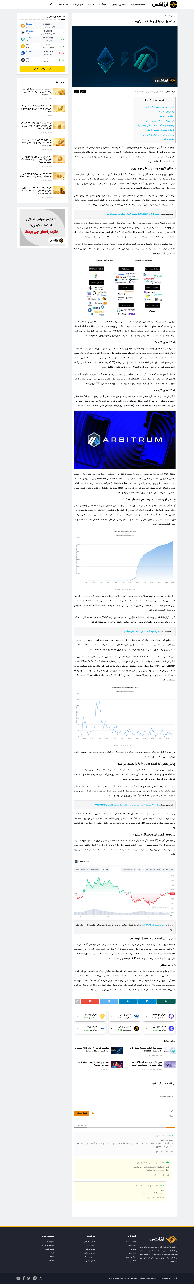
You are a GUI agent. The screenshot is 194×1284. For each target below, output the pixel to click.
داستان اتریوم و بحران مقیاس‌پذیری (159, 107)
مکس (145, 1185)
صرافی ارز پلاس (89, 1253)
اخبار (52, 1253)
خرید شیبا (133, 1260)
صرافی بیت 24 (90, 1257)
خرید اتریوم (132, 1245)
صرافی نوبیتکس (89, 1241)
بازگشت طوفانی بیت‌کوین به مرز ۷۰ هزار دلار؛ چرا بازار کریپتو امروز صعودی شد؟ (35, 108)
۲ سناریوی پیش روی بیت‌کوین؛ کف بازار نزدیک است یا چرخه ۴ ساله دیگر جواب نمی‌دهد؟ (36, 159)
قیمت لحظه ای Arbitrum (153, 925)
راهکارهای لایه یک (166, 111)
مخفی (148, 100)
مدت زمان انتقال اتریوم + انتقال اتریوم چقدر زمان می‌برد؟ (93, 1064)
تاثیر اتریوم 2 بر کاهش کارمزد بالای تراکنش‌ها (140, 631)
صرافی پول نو (90, 1245)
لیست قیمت (63, 4)
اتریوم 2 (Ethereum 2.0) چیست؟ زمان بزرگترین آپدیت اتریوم (133, 214)
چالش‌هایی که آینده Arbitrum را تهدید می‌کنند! (154, 125)
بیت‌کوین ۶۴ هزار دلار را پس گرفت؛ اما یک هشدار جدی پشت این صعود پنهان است (36, 142)
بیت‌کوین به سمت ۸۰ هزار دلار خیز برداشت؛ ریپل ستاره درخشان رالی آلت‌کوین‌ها (37, 91)
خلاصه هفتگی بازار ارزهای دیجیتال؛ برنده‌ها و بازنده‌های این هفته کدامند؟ (35, 175)
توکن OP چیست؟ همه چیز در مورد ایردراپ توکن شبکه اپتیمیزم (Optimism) (127, 805)
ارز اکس (173, 16)
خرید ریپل (132, 1253)
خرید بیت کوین (131, 1241)
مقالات (166, 16)
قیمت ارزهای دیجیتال (42, 68)
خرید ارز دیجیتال (119, 4)
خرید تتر (133, 1249)
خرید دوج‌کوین (131, 1257)
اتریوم (76, 92)
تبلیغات (51, 1260)
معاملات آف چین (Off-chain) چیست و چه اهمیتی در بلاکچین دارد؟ (92, 1050)
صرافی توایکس (90, 1249)
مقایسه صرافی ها (138, 4)
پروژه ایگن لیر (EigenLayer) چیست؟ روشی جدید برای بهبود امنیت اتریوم (146, 1064)
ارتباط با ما (50, 1257)
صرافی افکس (90, 1260)
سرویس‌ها (79, 4)
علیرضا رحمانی (170, 91)
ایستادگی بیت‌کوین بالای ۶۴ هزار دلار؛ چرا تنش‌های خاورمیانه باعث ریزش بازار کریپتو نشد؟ (35, 125)
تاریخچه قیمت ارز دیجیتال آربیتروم (159, 130)
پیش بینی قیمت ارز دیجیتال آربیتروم (158, 134)
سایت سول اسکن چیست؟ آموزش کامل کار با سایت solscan (145, 1050)
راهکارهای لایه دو (167, 116)
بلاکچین (83, 92)
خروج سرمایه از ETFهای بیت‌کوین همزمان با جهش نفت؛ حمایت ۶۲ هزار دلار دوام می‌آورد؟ (35, 190)
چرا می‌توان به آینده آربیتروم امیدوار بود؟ (157, 120)
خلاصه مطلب (168, 139)
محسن (151, 1162)
